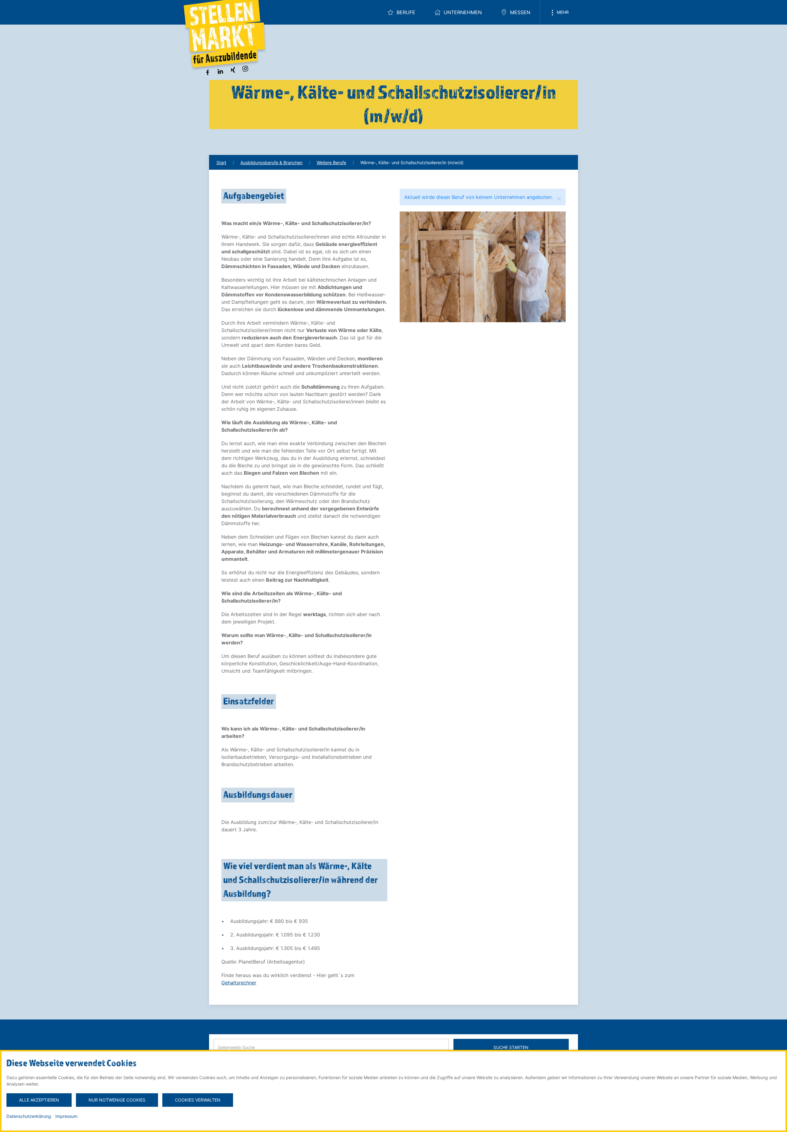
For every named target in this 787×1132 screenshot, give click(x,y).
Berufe (406, 12)
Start (221, 162)
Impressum (66, 1116)
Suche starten (510, 1047)
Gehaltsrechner (238, 983)
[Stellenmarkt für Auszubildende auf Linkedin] (220, 70)
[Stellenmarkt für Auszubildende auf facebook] (207, 72)
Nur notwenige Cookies (117, 1099)
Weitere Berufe (331, 162)
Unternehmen (463, 12)
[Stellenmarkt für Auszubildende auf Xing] (232, 69)
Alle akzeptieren (39, 1099)
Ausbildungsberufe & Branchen (271, 162)
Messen (520, 12)
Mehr (562, 12)
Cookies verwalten (197, 1099)
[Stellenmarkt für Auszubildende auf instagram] (245, 68)
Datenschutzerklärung (28, 1116)
